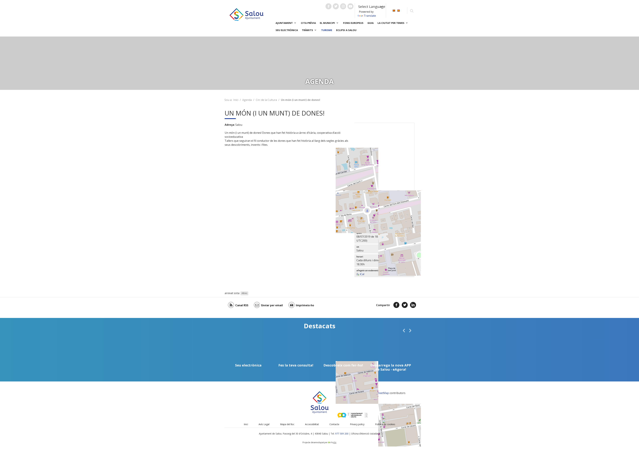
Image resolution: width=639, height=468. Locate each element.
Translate (370, 16)
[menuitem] (394, 10)
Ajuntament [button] (284, 23)
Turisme (326, 30)
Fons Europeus (353, 23)
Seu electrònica (287, 30)
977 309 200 (341, 433)
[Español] (398, 10)
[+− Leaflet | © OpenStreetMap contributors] (384, 164)
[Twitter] (405, 305)
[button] (404, 330)
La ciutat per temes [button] (391, 23)
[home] (246, 14)
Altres (244, 293)
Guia (370, 23)
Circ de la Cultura (266, 100)
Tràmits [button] (308, 30)
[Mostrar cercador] (411, 10)
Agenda (247, 100)
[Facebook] (396, 305)
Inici (235, 100)
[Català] (394, 10)
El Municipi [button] (328, 23)
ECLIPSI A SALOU (346, 30)
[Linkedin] (413, 305)
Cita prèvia (308, 23)
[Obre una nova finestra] (328, 6)
